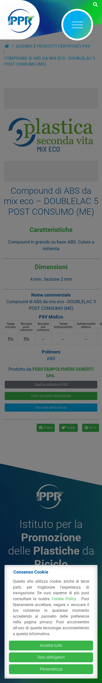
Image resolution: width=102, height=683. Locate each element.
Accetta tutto (51, 645)
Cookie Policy (65, 598)
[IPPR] (20, 19)
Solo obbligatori (51, 657)
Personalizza (51, 669)
